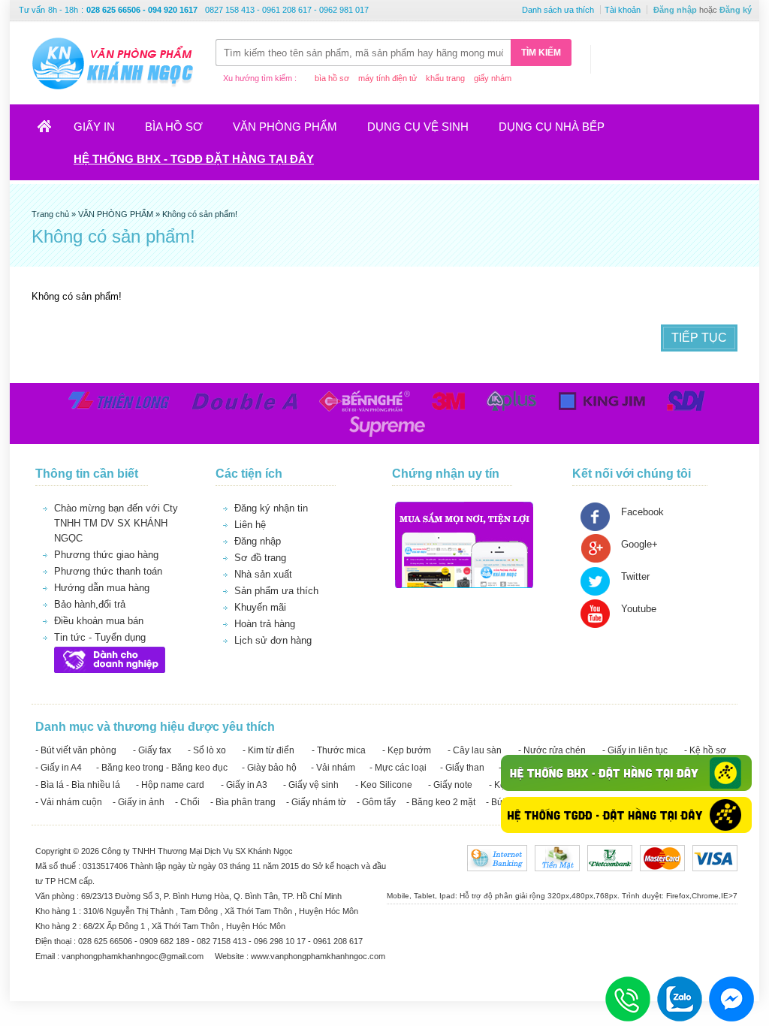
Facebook (642, 512)
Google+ (639, 544)
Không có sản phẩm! (199, 214)
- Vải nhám (333, 767)
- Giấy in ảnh (138, 802)
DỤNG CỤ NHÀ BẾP (552, 126)
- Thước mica (339, 750)
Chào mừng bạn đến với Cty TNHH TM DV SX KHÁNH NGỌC (116, 523)
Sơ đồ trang (260, 557)
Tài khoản (623, 9)
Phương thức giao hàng (106, 554)
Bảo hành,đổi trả (89, 604)
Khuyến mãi (260, 607)
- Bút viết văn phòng (75, 750)
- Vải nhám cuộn (68, 802)
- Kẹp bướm (406, 750)
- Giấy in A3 (244, 785)
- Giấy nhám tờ (316, 802)
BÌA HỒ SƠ (174, 126)
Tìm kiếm (541, 52)
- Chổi (187, 802)
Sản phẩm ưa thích (276, 590)
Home (51, 131)
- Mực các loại (398, 767)
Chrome (705, 896)
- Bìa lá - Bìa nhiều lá (77, 785)
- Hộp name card (170, 785)
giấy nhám (492, 78)
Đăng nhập (675, 9)
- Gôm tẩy (376, 802)
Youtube (638, 608)
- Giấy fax (152, 750)
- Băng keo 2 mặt (440, 802)
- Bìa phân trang (243, 802)
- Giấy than (462, 767)
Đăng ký (735, 9)
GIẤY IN (94, 126)
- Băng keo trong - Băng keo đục (162, 767)
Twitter (635, 576)
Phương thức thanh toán (108, 571)
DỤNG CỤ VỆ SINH (418, 126)
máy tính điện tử (387, 78)
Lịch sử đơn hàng (273, 640)
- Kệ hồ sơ (705, 750)
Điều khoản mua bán (98, 620)
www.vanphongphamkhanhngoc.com (318, 956)
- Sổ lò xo (207, 750)
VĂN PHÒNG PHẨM (285, 126)
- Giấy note (450, 785)
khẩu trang (445, 78)
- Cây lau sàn (475, 750)
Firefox (677, 896)
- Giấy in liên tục (635, 750)
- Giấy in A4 (58, 767)
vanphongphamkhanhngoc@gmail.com (134, 956)
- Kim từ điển (268, 750)
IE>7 (729, 896)
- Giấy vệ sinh (311, 785)
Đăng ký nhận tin (271, 508)
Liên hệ (250, 524)
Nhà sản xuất (263, 574)
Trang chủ (51, 214)
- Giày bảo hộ (269, 767)
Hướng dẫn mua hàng (101, 587)
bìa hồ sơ (332, 78)
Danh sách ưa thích (558, 9)
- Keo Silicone (383, 785)
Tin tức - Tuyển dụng (100, 637)
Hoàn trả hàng (264, 623)
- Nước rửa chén (552, 750)
